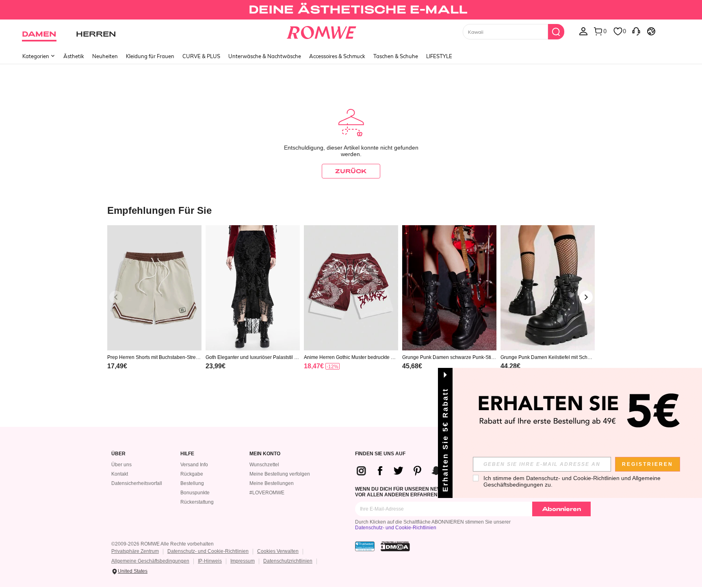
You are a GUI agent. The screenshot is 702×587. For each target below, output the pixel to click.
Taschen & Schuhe (395, 56)
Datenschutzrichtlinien (287, 561)
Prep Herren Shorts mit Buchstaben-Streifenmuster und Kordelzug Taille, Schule (154, 357)
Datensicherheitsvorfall (136, 483)
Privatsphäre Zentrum (135, 551)
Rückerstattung (197, 502)
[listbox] (583, 31)
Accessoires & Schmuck (337, 56)
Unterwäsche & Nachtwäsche (264, 56)
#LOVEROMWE (266, 493)
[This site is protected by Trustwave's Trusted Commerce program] (365, 546)
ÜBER (118, 454)
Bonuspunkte (195, 493)
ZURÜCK (351, 170)
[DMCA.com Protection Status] (395, 546)
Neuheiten (105, 56)
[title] (351, 210)
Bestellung (192, 483)
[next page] (586, 297)
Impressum (242, 561)
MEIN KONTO (264, 454)
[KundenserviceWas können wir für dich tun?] (636, 31)
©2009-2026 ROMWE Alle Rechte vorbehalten (162, 544)
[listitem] (154, 308)
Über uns (121, 464)
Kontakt (119, 474)
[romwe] (321, 31)
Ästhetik (73, 56)
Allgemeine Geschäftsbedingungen (150, 561)
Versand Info (194, 464)
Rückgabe (191, 474)
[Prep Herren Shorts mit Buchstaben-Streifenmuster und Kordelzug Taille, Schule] (154, 288)
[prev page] (115, 297)
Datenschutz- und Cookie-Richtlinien (395, 527)
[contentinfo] (117, 366)
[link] (351, 10)
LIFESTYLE (439, 56)
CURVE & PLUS (201, 56)
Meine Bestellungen (271, 483)
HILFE (187, 454)
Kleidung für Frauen (150, 56)
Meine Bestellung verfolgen (279, 474)
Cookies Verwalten (278, 551)
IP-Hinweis (210, 561)
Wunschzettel (264, 464)
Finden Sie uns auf (380, 454)
